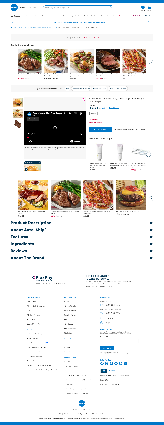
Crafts (93, 16)
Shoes (37, 16)
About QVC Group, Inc (36, 306)
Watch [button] (23, 8)
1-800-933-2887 (112, 313)
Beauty (62, 16)
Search (111, 7)
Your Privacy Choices (36, 343)
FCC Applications (71, 371)
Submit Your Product (35, 324)
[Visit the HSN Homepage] (14, 11)
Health (86, 16)
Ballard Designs (69, 414)
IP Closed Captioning (35, 356)
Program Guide (70, 311)
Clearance (122, 16)
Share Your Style (70, 352)
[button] (128, 8)
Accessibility (32, 361)
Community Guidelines (36, 347)
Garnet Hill (90, 414)
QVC (59, 414)
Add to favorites (100, 129)
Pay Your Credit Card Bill (110, 385)
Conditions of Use (34, 352)
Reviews (19, 250)
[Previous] (12, 22)
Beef (67, 88)
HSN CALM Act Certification (75, 375)
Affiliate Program (34, 315)
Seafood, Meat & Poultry (81, 88)
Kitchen (78, 16)
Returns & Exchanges (35, 334)
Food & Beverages (99, 88)
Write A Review (114, 108)
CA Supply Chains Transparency (40, 365)
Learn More (105, 380)
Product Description (31, 222)
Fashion (29, 16)
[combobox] (77, 8)
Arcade (67, 347)
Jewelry (70, 16)
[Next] (149, 22)
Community (68, 343)
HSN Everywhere (70, 329)
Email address (105, 337)
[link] (149, 8)
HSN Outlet (68, 324)
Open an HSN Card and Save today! (114, 376)
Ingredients (22, 243)
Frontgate (80, 414)
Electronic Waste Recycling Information (43, 370)
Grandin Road (101, 414)
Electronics (53, 16)
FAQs (107, 322)
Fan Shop (101, 16)
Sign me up (107, 348)
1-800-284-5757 (112, 305)
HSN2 (66, 320)
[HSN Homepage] (11, 27)
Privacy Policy (32, 338)
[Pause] (151, 22)
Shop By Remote (70, 315)
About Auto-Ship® (29, 229)
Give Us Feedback (71, 366)
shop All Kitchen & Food (117, 88)
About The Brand (28, 257)
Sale (114, 16)
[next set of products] (151, 62)
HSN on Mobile (70, 306)
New (109, 16)
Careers (30, 311)
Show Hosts (31, 320)
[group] (120, 119)
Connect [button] (33, 8)
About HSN (31, 302)
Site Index (68, 333)
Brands (66, 302)
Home (44, 16)
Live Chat (109, 318)
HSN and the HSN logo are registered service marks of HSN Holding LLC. (82, 419)
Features (19, 236)
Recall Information (71, 362)
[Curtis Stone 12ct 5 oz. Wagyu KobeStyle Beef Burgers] (55, 128)
